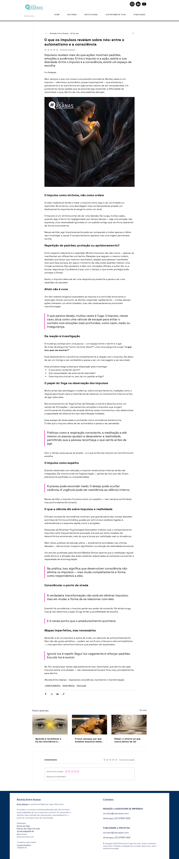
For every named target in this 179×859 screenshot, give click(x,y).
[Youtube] (144, 4)
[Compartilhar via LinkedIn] (57, 694)
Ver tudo (143, 710)
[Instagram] (132, 4)
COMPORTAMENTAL (53, 686)
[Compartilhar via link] (63, 694)
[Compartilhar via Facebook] (45, 694)
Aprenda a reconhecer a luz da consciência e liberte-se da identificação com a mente (49, 740)
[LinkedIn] (138, 4)
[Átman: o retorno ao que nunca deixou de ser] (129, 724)
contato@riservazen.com (116, 813)
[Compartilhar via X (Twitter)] (51, 694)
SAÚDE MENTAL (68, 686)
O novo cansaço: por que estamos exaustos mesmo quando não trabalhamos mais (89, 740)
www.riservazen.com (25, 837)
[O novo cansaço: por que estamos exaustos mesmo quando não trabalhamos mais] (89, 724)
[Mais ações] (133, 33)
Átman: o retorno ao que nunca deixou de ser (127, 740)
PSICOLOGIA (81, 686)
